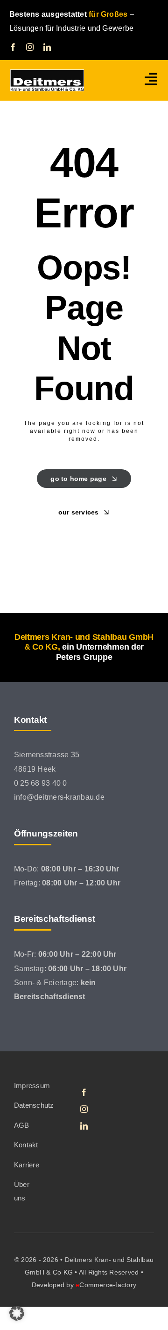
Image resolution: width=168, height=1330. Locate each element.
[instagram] (30, 47)
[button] (17, 1313)
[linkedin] (47, 47)
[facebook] (13, 47)
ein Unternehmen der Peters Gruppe (100, 652)
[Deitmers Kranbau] (47, 73)
